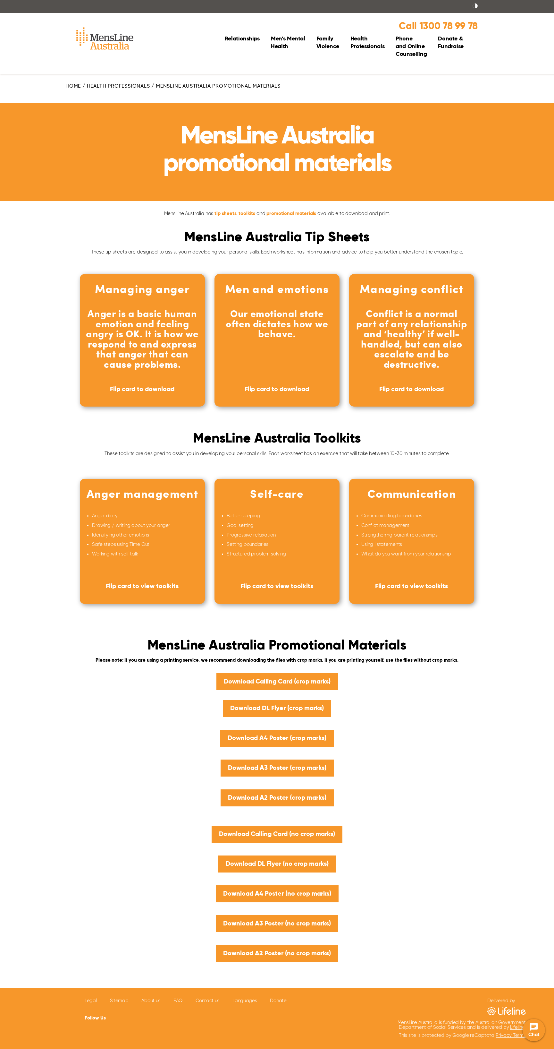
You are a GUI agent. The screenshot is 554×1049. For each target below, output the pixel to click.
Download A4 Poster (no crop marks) (277, 894)
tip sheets (225, 213)
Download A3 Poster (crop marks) (277, 768)
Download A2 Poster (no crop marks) (277, 953)
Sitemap (119, 1000)
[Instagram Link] (148, 1017)
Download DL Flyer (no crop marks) (277, 864)
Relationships (242, 39)
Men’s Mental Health (288, 42)
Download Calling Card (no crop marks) (277, 834)
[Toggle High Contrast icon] (475, 6)
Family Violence (327, 42)
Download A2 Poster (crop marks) (277, 798)
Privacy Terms (511, 1035)
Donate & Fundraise (451, 42)
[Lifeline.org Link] (506, 1011)
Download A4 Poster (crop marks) (277, 738)
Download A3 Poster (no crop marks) (277, 924)
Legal (91, 1000)
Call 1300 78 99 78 (438, 26)
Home (73, 86)
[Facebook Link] (117, 1016)
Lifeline (517, 1027)
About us (150, 1000)
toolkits (247, 213)
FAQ (177, 1000)
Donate (278, 1000)
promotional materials (291, 213)
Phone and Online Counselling (411, 46)
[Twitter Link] (132, 1017)
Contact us (207, 1000)
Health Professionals (367, 42)
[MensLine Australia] (104, 40)
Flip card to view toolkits (142, 586)
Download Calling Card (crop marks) (277, 682)
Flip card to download (142, 389)
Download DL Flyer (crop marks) (277, 708)
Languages (244, 1000)
